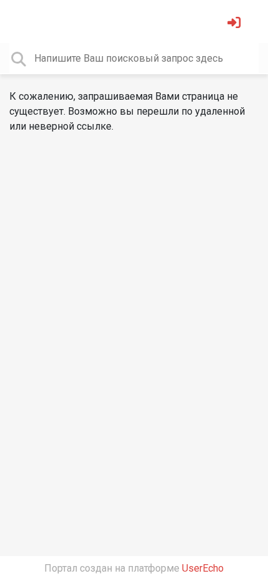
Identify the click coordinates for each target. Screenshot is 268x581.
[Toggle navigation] (27, 21)
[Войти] (236, 24)
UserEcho (203, 568)
